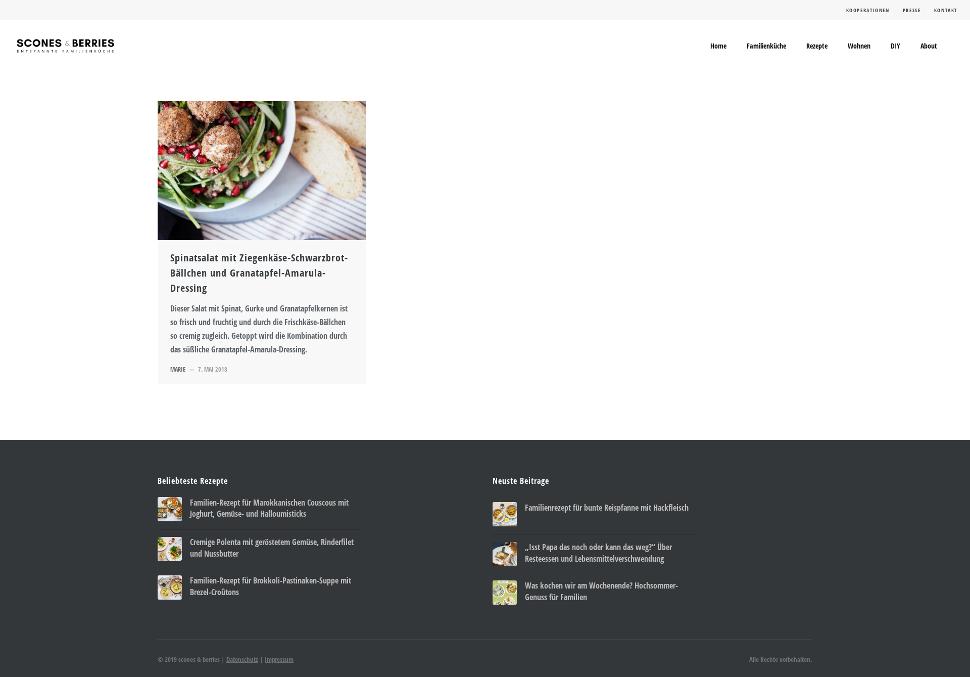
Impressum (279, 659)
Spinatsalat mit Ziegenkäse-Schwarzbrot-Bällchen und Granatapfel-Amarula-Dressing (259, 273)
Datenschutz (242, 659)
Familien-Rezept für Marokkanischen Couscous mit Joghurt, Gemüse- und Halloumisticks (269, 508)
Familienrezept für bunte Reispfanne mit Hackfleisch (607, 507)
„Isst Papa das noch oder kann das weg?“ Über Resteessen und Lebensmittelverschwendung (598, 552)
